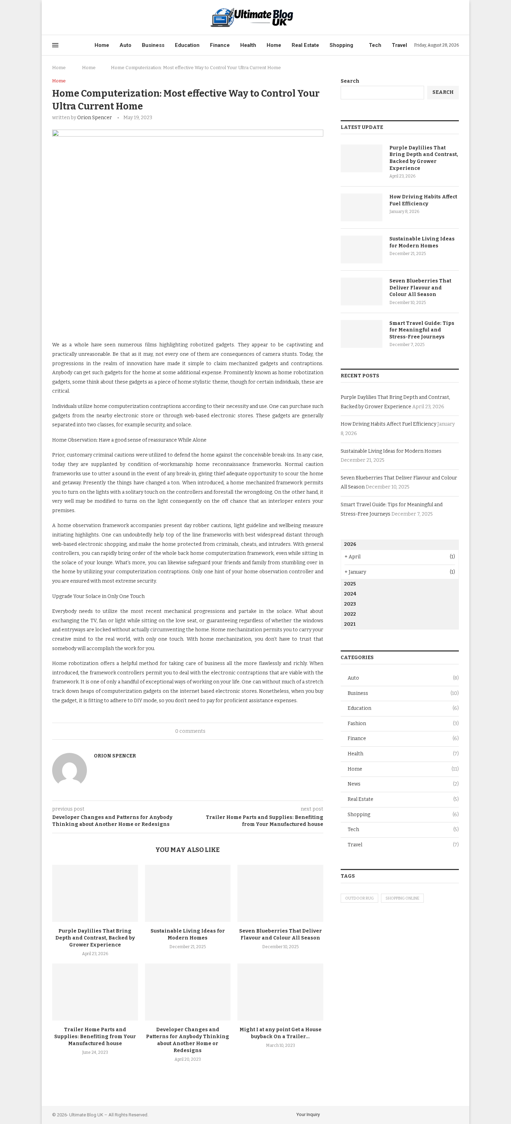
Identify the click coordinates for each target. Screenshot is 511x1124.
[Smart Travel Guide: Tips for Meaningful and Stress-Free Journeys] (361, 334)
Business (153, 45)
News (403, 784)
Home (102, 45)
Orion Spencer (94, 118)
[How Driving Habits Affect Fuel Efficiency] (361, 207)
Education (187, 45)
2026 (350, 544)
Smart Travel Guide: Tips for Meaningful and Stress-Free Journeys (421, 330)
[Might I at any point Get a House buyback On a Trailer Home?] (280, 991)
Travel (399, 45)
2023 (350, 604)
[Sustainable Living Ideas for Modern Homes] (188, 893)
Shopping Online (402, 898)
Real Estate (305, 45)
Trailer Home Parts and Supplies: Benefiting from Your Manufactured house (95, 1037)
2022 (350, 614)
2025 (350, 584)
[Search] (455, 17)
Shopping (341, 45)
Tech (375, 45)
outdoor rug (359, 898)
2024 (350, 594)
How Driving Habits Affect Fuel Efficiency (423, 200)
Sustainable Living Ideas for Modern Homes (422, 242)
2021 (350, 624)
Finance (220, 45)
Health (248, 45)
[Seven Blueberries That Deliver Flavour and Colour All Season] (280, 893)
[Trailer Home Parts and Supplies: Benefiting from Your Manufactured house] (95, 991)
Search (350, 81)
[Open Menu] (55, 45)
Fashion (403, 724)
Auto (125, 45)
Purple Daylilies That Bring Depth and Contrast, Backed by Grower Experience (95, 938)
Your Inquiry (308, 1114)
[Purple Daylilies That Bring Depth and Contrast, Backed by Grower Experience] (95, 893)
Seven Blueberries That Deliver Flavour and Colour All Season (420, 287)
